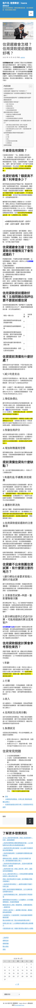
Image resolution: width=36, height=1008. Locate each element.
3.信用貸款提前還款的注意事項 (14, 118)
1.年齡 (7, 135)
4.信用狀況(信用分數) (11, 141)
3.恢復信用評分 (10, 108)
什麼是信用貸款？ (9, 89)
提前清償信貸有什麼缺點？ (11, 112)
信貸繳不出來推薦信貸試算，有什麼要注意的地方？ (17, 122)
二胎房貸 (6, 938)
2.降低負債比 (9, 106)
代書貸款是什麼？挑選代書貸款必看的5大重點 (18, 928)
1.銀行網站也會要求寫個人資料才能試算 (16, 125)
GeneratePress (19, 1005)
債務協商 (6, 940)
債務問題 (6, 943)
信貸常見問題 (7, 145)
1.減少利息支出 (10, 104)
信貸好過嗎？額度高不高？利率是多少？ (15, 91)
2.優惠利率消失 (10, 116)
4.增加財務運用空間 (11, 110)
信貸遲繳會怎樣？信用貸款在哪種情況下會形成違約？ (17, 94)
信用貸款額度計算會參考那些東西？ (14, 133)
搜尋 (4, 816)
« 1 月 (17, 984)
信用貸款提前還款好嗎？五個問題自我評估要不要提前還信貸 (17, 99)
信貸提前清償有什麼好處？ (11, 102)
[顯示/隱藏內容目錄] (30, 86)
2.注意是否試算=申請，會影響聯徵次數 (16, 127)
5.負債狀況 (9, 143)
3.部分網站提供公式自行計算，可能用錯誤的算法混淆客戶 (18, 129)
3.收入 (7, 139)
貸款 (6, 796)
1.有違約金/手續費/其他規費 (13, 114)
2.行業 (7, 137)
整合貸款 (6, 946)
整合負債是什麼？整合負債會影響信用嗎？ (17, 920)
